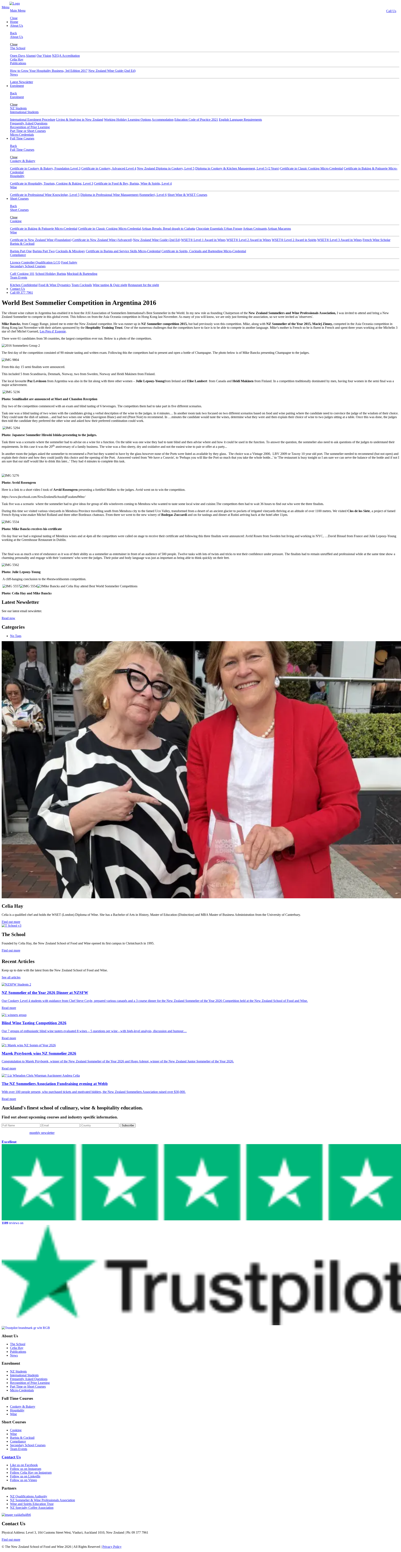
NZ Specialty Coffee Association (31, 1507)
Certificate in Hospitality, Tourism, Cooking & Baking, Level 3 (51, 183)
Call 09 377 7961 (21, 292)
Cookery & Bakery (22, 161)
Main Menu (17, 10)
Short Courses (19, 198)
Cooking (16, 221)
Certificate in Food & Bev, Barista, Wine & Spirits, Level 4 (133, 183)
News (14, 74)
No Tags (15, 636)
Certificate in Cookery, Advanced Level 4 (108, 168)
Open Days (17, 55)
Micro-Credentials (22, 134)
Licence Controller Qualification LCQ (35, 262)
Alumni (31, 55)
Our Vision (44, 55)
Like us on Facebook (24, 1465)
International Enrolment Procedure (32, 119)
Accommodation (163, 119)
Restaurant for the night (143, 285)
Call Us (391, 11)
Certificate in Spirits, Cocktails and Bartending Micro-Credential (203, 251)
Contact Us (17, 289)
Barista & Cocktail (22, 243)
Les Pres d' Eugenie (53, 331)
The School (17, 48)
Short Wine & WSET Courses (187, 195)
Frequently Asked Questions (28, 123)
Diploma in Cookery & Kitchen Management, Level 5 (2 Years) (237, 168)
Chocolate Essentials (210, 228)
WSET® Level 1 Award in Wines (203, 240)
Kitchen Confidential (24, 285)
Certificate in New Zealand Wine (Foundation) (40, 240)
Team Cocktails (81, 285)
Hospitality (17, 176)
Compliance (18, 255)
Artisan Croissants (255, 228)
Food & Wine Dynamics (54, 285)
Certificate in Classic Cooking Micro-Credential (311, 168)
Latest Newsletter (21, 82)
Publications (18, 63)
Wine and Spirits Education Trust (31, 1504)
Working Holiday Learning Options (127, 119)
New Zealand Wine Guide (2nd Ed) (112, 70)
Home (14, 22)
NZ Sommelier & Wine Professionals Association (42, 1500)
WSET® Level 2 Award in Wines (248, 240)
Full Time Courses (22, 138)
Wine (13, 187)
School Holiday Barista (50, 273)
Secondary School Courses (28, 266)
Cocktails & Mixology (70, 251)
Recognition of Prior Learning (30, 127)
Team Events (18, 277)
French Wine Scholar (376, 240)
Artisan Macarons (279, 228)
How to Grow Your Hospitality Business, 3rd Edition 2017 (49, 70)
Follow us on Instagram (25, 1469)
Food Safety (69, 262)
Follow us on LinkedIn (25, 1476)
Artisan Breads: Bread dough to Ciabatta (168, 228)
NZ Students (18, 108)
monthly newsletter (42, 1132)
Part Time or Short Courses (28, 131)
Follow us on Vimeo (23, 1480)
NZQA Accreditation (66, 55)
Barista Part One (21, 251)
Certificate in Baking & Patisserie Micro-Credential (43, 228)
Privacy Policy (112, 1546)
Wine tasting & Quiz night (110, 285)
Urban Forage (233, 228)
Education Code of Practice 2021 (196, 119)
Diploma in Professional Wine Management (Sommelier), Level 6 (123, 195)
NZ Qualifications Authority (28, 1496)
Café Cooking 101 (22, 273)
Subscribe (128, 1125)
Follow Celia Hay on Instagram (31, 1472)
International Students (24, 112)
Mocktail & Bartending (82, 273)
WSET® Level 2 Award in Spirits (294, 240)
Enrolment (17, 86)
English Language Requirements (240, 119)
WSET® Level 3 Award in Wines (339, 240)
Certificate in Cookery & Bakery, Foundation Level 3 (45, 168)
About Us (16, 25)
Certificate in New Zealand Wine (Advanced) (102, 240)
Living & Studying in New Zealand (79, 119)
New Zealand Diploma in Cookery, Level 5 (165, 168)
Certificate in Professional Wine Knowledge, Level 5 (45, 195)
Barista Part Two (44, 251)
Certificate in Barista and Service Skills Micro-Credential (123, 251)
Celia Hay (16, 59)
